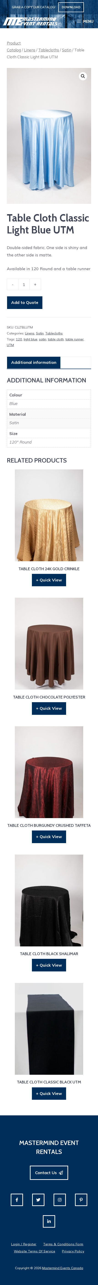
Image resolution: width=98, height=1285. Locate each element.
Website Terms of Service (34, 1251)
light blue (30, 339)
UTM (10, 345)
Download (71, 7)
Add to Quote (24, 302)
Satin (66, 50)
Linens (29, 50)
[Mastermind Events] (30, 21)
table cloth (56, 339)
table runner (74, 339)
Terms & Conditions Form (63, 1244)
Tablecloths (48, 50)
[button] (83, 76)
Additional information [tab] (33, 362)
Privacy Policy (73, 1251)
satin (42, 339)
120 (19, 339)
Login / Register (23, 1244)
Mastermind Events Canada (62, 1268)
